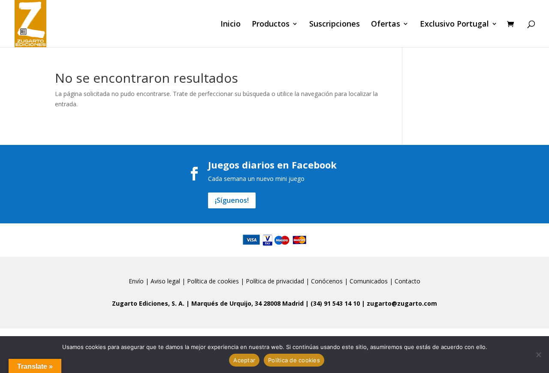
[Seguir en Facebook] (194, 173)
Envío (136, 281)
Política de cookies (213, 281)
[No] (538, 354)
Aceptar (244, 360)
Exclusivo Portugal (454, 25)
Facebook (314, 164)
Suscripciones (334, 25)
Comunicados (369, 281)
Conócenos (327, 281)
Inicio (230, 25)
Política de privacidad (275, 281)
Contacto (407, 281)
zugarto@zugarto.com (402, 303)
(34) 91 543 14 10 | (339, 303)
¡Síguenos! (232, 200)
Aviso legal (165, 281)
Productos (271, 25)
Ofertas (385, 25)
